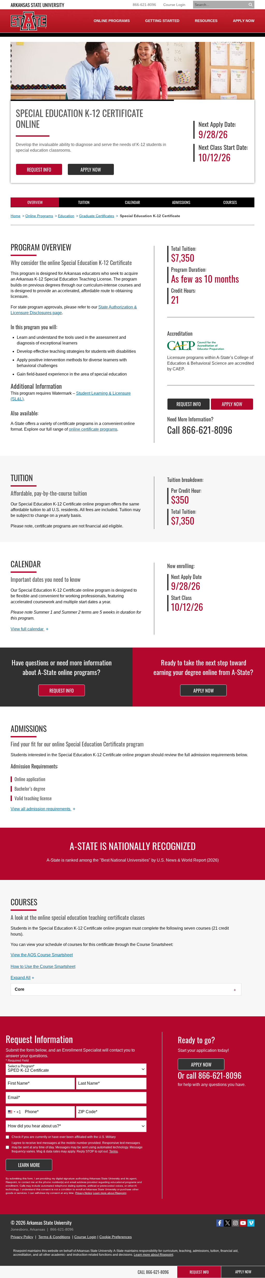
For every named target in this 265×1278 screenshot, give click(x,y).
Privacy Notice (83, 1193)
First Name (19, 1083)
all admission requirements (43, 809)
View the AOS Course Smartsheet (42, 955)
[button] (22, 978)
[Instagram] (235, 1223)
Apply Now (243, 21)
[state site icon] (29, 21)
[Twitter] (227, 1223)
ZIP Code (87, 1112)
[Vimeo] (250, 1223)
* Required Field (17, 1060)
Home (15, 216)
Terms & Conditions (54, 1237)
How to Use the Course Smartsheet (43, 966)
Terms (113, 1151)
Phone (32, 1112)
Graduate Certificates (96, 216)
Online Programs (39, 216)
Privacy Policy (22, 1237)
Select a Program (21, 1066)
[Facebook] (219, 1223)
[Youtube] (243, 1223)
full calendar (30, 629)
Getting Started (162, 21)
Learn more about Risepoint (109, 1193)
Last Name (89, 1083)
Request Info (39, 169)
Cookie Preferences (115, 1237)
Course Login (174, 5)
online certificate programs (93, 429)
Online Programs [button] (112, 21)
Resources (206, 21)
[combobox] (76, 1069)
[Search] (250, 5)
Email (14, 1097)
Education (66, 216)
